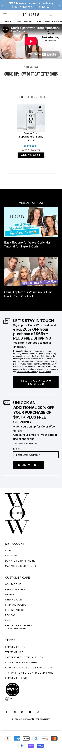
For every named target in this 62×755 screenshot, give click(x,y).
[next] (55, 148)
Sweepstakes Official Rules (24, 657)
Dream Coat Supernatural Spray (31, 135)
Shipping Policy (15, 605)
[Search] (51, 14)
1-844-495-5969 (15, 628)
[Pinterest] (22, 712)
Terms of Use (14, 652)
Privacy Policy (15, 647)
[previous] (7, 148)
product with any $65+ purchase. (31, 5)
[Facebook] (6, 712)
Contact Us (13, 584)
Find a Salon (13, 599)
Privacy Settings (16, 678)
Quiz (38, 21)
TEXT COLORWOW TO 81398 (35, 382)
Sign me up (28, 465)
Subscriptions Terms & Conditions (29, 667)
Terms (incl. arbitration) (27, 372)
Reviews (10, 615)
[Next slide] (59, 5)
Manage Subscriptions (20, 566)
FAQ (7, 620)
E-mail (16, 448)
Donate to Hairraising (20, 560)
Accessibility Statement (22, 662)
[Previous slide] (2, 5)
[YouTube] (30, 712)
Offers (9, 594)
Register (11, 555)
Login (9, 550)
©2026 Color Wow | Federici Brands (31, 719)
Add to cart (31, 155)
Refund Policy (15, 610)
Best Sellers (25, 21)
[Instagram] (14, 712)
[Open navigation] (5, 14)
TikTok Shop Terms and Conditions (29, 673)
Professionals (15, 589)
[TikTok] (38, 712)
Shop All (8, 21)
